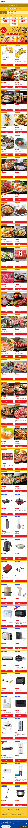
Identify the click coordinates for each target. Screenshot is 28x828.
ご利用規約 (18, 818)
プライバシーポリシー (10, 818)
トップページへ (6, 826)
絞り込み (25, 826)
